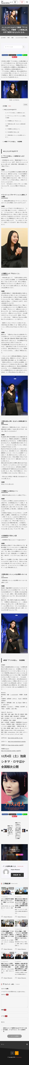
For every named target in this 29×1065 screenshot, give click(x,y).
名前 (2, 1009)
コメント (3, 994)
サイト (3, 1022)
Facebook (5, 55)
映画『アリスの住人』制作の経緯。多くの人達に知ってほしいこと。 (10, 830)
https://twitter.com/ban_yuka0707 (15, 745)
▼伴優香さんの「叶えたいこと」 (13, 120)
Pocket (15, 57)
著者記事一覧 (17, 875)
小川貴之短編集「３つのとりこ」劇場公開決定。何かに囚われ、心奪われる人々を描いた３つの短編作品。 (7, 935)
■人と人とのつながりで (9, 109)
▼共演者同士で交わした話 (12, 132)
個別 (12, 37)
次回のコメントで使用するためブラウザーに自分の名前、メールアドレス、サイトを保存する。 (15, 1029)
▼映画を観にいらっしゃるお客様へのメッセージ (15, 136)
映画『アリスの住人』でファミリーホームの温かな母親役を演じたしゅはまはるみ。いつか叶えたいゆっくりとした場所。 (18, 830)
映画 (9, 37)
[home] (12, 1053)
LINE (25, 55)
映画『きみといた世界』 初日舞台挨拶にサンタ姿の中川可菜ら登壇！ (7, 965)
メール (3, 1016)
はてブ (20, 55)
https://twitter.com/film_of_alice (15, 738)
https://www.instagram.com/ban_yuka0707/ (11, 750)
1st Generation (5, 2)
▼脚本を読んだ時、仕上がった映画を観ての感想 (15, 125)
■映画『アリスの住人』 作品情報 (12, 141)
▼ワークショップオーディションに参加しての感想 (15, 116)
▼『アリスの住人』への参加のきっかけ (15, 112)
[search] (23, 47)
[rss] (17, 1053)
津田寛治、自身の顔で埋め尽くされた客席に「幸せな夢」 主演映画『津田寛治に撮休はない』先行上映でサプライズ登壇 (21, 967)
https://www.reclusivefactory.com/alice (17, 741)
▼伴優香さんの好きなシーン (12, 128)
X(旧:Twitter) (13, 55)
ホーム (11, 2)
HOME (4, 37)
